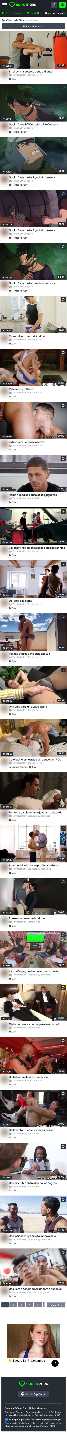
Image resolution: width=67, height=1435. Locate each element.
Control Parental (40, 1426)
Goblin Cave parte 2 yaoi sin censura (32, 177)
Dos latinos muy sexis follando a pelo (32, 1236)
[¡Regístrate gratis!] (62, 5)
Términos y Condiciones (27, 1412)
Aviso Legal (44, 1412)
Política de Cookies (25, 1415)
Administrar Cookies (44, 1415)
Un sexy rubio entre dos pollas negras (33, 1183)
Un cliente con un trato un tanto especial (35, 1289)
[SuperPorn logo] (22, 5)
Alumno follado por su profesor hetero (33, 865)
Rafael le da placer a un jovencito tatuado (35, 812)
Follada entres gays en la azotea (29, 654)
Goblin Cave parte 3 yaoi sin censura (32, 230)
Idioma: (33, 1394)
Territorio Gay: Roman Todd (26, 498)
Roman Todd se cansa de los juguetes (33, 495)
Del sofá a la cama (20, 601)
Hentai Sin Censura (22, 128)
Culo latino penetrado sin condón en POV (35, 759)
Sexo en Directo (14, 13)
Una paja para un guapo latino (28, 706)
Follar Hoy (36, 13)
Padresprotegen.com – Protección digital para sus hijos (35, 1419)
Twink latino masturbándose (27, 336)
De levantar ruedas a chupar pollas (31, 1130)
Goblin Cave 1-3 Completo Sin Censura (33, 124)
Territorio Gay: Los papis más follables (31, 869)
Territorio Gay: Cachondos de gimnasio (31, 1292)
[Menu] (5, 5)
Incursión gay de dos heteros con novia (34, 971)
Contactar (9, 1412)
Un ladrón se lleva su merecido (28, 1077)
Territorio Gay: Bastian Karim (27, 75)
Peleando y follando (21, 389)
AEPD (52, 1426)
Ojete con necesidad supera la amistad (34, 1024)
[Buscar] (54, 5)
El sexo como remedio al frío (27, 918)
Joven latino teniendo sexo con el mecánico (37, 548)
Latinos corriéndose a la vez (27, 442)
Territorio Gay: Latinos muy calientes (31, 816)
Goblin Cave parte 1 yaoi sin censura (32, 283)
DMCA (57, 1415)
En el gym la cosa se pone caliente (31, 71)
